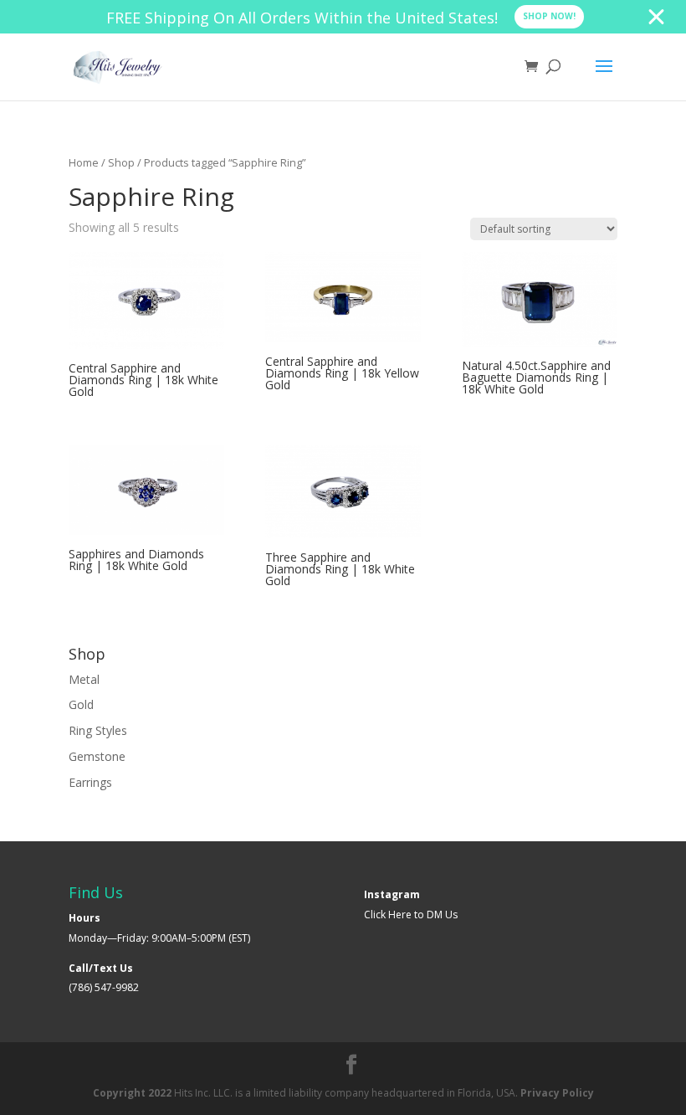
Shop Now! (549, 16)
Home (84, 162)
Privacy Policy (557, 1093)
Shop (121, 162)
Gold (81, 704)
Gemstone (97, 756)
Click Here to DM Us (411, 914)
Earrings (90, 782)
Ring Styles (98, 730)
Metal (84, 679)
